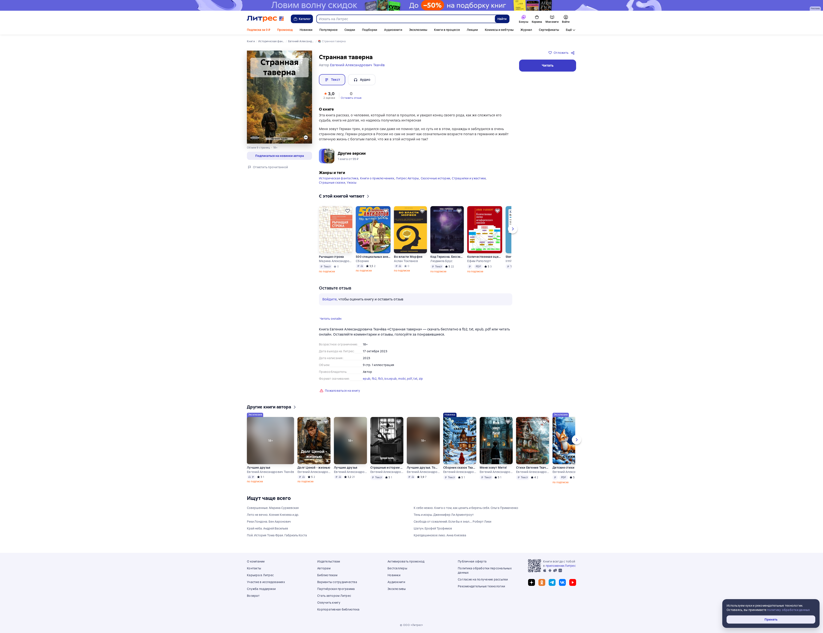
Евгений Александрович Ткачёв (270, 472)
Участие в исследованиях (266, 582)
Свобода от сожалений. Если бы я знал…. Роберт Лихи (452, 522)
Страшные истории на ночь (386, 468)
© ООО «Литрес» (411, 625)
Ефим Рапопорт (479, 261)
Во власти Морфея (408, 257)
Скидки (349, 30)
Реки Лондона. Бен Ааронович (269, 522)
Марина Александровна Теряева (335, 261)
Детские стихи (563, 468)
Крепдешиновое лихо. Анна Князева (440, 535)
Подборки (369, 30)
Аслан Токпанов (406, 261)
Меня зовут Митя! (493, 468)
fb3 (380, 379)
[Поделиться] (573, 53)
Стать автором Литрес (334, 596)
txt (415, 379)
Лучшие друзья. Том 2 (423, 468)
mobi (402, 379)
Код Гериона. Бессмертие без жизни (447, 257)
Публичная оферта (472, 561)
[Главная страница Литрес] (265, 18)
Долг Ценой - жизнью (313, 468)
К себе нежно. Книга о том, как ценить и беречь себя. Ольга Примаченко (466, 508)
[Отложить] (348, 211)
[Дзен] (531, 582)
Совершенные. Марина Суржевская (273, 508)
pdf (409, 379)
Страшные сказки (332, 182)
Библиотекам (327, 575)
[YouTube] (572, 582)
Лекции (472, 30)
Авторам (323, 568)
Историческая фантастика (338, 178)
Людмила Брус (441, 261)
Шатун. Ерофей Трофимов (433, 528)
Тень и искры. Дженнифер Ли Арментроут (444, 515)
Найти (502, 19)
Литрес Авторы (407, 178)
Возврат (253, 596)
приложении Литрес (561, 566)
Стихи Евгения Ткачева (532, 468)
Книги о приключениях (377, 178)
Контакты (254, 568)
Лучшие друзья (258, 468)
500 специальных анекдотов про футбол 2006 (373, 257)
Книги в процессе (447, 30)
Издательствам (328, 561)
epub (366, 379)
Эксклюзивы (418, 30)
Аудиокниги (393, 30)
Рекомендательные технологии (481, 586)
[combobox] (405, 19)
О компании (256, 561)
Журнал (526, 30)
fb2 (374, 379)
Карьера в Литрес (260, 575)
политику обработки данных (788, 610)
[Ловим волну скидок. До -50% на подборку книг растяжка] (411, 5)
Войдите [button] (329, 299)
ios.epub (390, 379)
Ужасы (351, 182)
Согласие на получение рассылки (483, 579)
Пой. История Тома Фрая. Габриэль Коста (277, 535)
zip (421, 379)
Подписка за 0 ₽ (258, 30)
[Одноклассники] (541, 582)
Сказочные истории (435, 178)
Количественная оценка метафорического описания (484, 257)
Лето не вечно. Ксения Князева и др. (273, 515)
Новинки (306, 30)
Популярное (328, 30)
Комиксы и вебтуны (499, 30)
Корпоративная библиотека (338, 609)
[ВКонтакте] (562, 582)
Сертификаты (549, 30)
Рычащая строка (331, 257)
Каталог (305, 19)
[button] (329, 95)
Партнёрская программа (336, 589)
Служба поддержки (261, 589)
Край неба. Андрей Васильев (267, 528)
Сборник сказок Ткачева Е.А (459, 468)
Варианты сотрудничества (337, 582)
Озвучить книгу (329, 602)
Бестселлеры (397, 568)
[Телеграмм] (552, 582)
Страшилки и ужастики (469, 178)
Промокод (285, 30)
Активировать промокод (405, 561)
